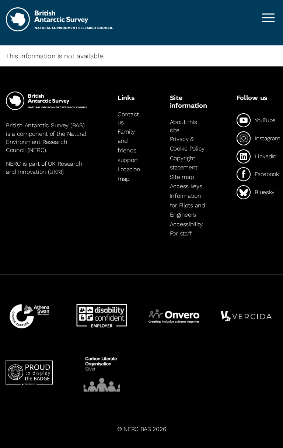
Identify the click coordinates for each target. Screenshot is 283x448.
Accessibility (186, 224)
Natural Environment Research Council (46, 142)
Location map (129, 174)
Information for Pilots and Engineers (187, 205)
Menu (268, 18)
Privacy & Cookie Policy (187, 143)
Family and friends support (128, 145)
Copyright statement (184, 163)
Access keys (186, 186)
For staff (181, 233)
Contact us (128, 118)
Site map (182, 176)
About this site (183, 126)
